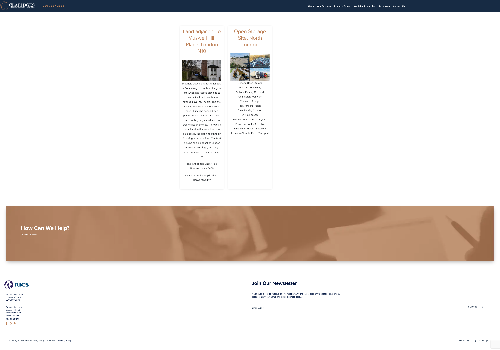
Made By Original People (474, 340)
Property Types (342, 6)
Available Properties (364, 6)
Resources (384, 6)
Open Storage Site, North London (250, 38)
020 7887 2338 (53, 5)
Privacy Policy (64, 340)
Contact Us (399, 6)
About (311, 6)
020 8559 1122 (12, 319)
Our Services (324, 6)
